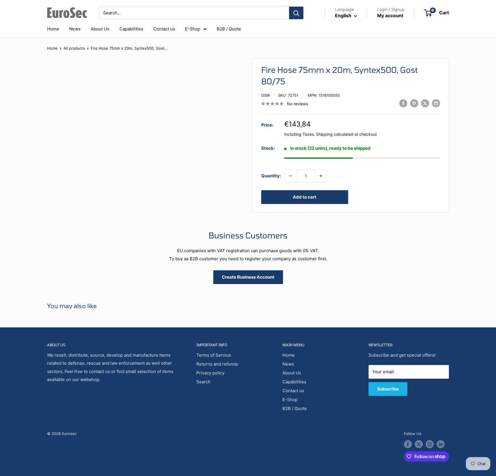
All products (74, 48)
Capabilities (131, 29)
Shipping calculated (334, 134)
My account (390, 15)
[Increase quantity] (321, 176)
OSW (265, 95)
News (75, 29)
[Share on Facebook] (403, 103)
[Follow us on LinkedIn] (441, 444)
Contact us (164, 29)
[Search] (296, 13)
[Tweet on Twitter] (425, 103)
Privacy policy (210, 373)
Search (203, 381)
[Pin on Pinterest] (414, 103)
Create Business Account (248, 277)
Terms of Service (213, 355)
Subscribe (388, 389)
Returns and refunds (217, 364)
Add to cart (304, 197)
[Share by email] (436, 103)
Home (53, 29)
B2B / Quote (229, 29)
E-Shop (192, 29)
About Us (100, 29)
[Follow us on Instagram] (430, 444)
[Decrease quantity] (290, 176)
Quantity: (271, 175)
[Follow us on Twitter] (419, 444)
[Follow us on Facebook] (408, 444)
